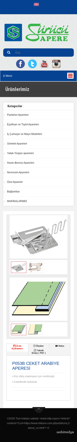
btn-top (39, 410)
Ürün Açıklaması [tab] (17, 347)
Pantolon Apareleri (18, 114)
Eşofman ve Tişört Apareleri (23, 124)
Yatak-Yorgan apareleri (20, 153)
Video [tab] (61, 346)
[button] (37, 4)
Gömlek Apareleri (17, 143)
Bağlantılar (13, 191)
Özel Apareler (15, 182)
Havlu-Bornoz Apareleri (20, 162)
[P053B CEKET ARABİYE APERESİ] (38, 237)
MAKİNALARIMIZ (17, 201)
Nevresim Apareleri (18, 172)
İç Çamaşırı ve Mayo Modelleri (24, 134)
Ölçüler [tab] (40, 346)
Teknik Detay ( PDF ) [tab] (39, 351)
